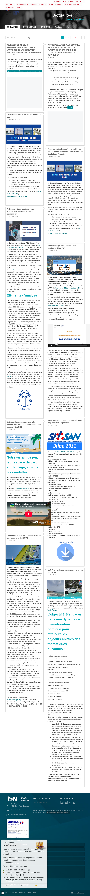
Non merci (9, 886)
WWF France (52, 610)
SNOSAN (70, 452)
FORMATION (12, 27)
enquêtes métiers (16, 270)
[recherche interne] (74, 13)
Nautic (9, 376)
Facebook (70, 27)
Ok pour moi (39, 886)
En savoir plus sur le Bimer (17, 196)
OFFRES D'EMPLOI (56, 4)
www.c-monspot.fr (22, 488)
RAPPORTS (45, 27)
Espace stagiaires (76, 1)
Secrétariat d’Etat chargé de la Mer (68, 288)
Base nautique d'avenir (56, 305)
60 (75, 37)
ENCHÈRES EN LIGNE (39, 4)
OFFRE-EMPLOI (29, 27)
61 (79, 37)
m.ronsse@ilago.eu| (14, 700)
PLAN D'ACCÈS (23, 4)
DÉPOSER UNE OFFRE (74, 4)
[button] (2, 893)
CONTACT (11, 4)
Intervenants (60, 1)
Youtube (58, 27)
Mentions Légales (77, 893)
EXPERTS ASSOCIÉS (14, 8)
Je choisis (24, 886)
